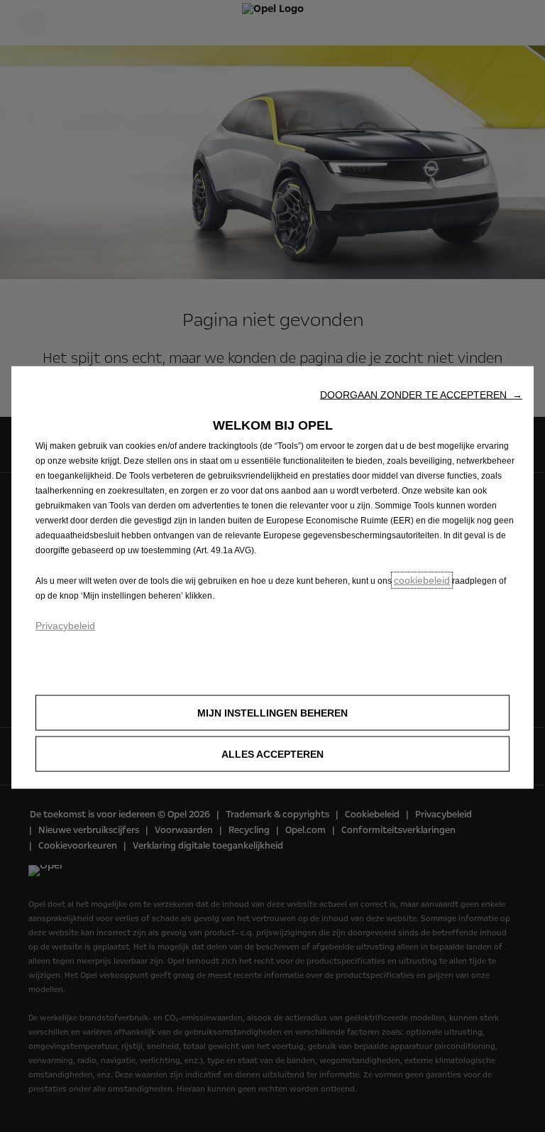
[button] (421, 395)
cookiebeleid (422, 580)
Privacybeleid (65, 625)
